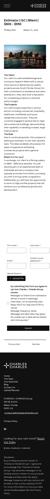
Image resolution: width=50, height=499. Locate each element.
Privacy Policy (10, 421)
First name (12, 245)
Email (10, 261)
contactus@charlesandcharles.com (21, 413)
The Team (8, 379)
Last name (35, 245)
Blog (6, 384)
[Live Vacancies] (38, 381)
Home (7, 376)
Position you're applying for (36, 259)
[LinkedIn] (5, 429)
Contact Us (9, 387)
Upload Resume (14, 273)
